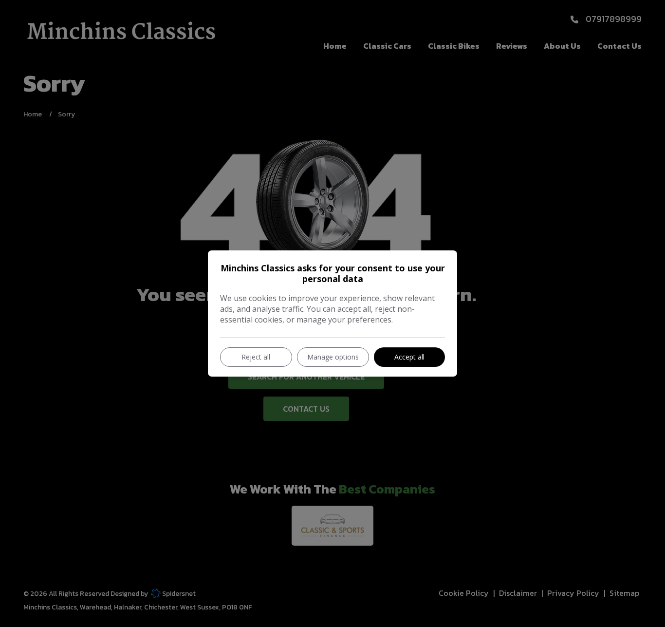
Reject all (255, 356)
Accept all (409, 356)
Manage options (333, 356)
